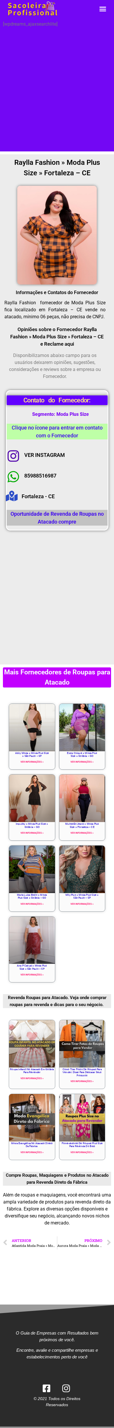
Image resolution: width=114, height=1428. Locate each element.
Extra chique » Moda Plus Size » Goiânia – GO (82, 754)
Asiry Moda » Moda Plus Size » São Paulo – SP (32, 754)
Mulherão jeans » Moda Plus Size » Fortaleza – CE (82, 825)
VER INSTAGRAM (44, 455)
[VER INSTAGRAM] (13, 456)
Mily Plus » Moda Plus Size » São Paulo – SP (82, 896)
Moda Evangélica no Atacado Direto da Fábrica (32, 1145)
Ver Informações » (32, 762)
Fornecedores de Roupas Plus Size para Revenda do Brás (82, 1145)
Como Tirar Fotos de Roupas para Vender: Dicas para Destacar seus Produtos (82, 1072)
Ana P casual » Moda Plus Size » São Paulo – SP (32, 967)
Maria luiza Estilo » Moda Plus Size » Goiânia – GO (32, 896)
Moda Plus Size (72, 414)
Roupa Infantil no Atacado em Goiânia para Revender (32, 1071)
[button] (102, 9)
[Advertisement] (57, 94)
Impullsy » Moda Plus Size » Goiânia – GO (32, 825)
